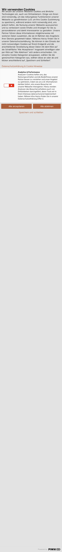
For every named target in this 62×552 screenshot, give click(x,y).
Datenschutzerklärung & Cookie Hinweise (22, 66)
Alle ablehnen (46, 106)
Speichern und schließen (31, 112)
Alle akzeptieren (16, 106)
